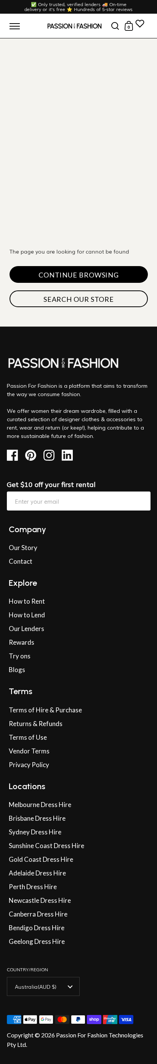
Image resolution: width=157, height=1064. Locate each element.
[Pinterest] (33, 455)
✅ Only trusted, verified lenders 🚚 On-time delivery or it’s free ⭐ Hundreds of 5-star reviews (78, 7)
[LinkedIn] (70, 455)
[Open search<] (115, 26)
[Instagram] (51, 455)
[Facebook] (15, 455)
